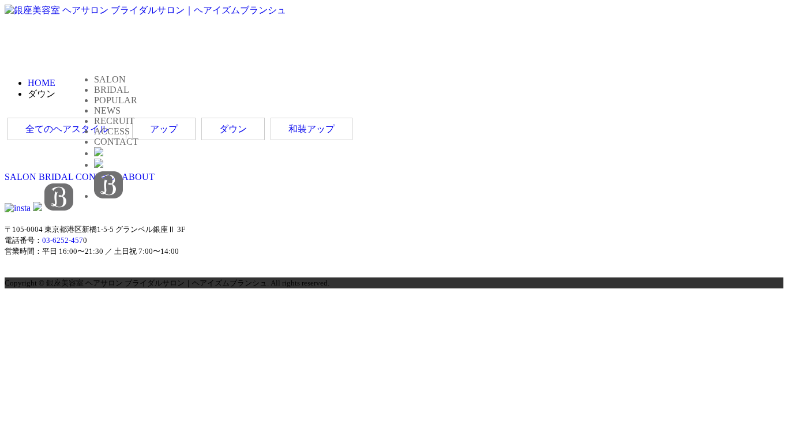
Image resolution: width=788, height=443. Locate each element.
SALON (110, 79)
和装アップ (311, 129)
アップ (164, 129)
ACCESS (112, 131)
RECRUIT (114, 121)
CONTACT (116, 142)
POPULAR (115, 100)
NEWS (107, 110)
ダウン (233, 129)
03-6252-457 (62, 240)
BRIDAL (111, 90)
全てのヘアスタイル (66, 129)
